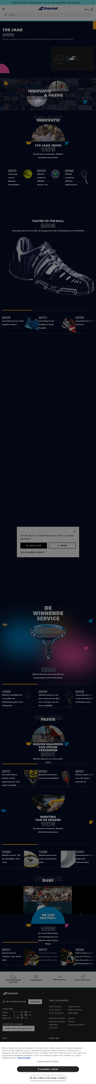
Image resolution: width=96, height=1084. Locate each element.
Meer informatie (24, 1058)
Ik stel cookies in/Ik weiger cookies (48, 1077)
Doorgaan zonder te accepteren (48, 1061)
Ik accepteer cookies (48, 1069)
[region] (48, 1063)
